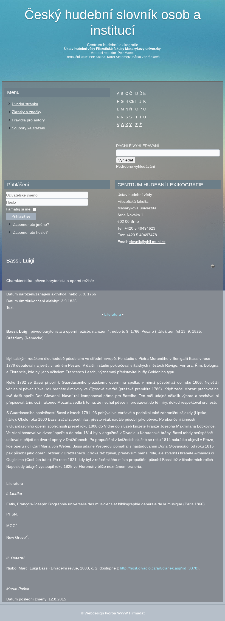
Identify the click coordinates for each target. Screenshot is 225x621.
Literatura (112, 314)
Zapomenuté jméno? (31, 224)
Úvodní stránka (25, 104)
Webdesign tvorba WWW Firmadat (115, 613)
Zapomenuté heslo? (30, 232)
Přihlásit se (21, 216)
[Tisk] (212, 267)
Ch (131, 101)
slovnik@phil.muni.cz (147, 242)
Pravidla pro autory (28, 120)
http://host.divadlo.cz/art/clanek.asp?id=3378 (158, 568)
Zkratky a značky (26, 112)
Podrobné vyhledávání (135, 166)
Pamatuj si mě (18, 209)
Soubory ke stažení (28, 128)
